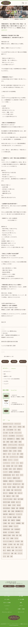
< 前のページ (5, 361)
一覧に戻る (14, 361)
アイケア (13, 462)
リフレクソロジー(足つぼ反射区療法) (12, 378)
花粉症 (10, 450)
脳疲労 (16, 441)
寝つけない (9, 484)
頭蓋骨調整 (11, 493)
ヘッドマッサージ (6, 462)
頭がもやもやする (18, 490)
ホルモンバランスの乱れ (7, 499)
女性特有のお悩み (6, 529)
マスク (4, 517)
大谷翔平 (5, 511)
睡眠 (9, 511)
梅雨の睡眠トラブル (19, 511)
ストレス (5, 505)
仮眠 (23, 523)
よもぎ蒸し (6, 381)
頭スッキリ (5, 493)
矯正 (15, 553)
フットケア (5, 472)
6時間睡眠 (18, 520)
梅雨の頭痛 (22, 508)
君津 (4, 456)
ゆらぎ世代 (17, 541)
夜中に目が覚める (6, 508)
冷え (15, 429)
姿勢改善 (5, 459)
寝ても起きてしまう (16, 484)
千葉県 (22, 438)
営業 (23, 426)
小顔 (4, 490)
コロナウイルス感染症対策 (11, 447)
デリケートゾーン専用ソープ (8, 541)
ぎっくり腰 (11, 432)
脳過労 (12, 441)
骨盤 (12, 553)
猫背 (12, 465)
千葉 (4, 496)
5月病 (18, 487)
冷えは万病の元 (12, 435)
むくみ (4, 556)
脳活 (4, 538)
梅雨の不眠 (5, 514)
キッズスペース (19, 514)
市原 (7, 456)
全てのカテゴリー (7, 371)
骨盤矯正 (18, 438)
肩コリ (21, 462)
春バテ (13, 475)
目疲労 (20, 441)
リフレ (17, 462)
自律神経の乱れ (17, 472)
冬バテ (4, 478)
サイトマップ (21, 612)
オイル (8, 538)
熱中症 (19, 517)
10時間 (12, 511)
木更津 (21, 453)
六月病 (17, 496)
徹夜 (9, 523)
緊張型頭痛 (5, 426)
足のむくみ (20, 493)
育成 (4, 447)
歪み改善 (8, 465)
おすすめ (16, 538)
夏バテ (17, 475)
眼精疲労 (5, 444)
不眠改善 (13, 508)
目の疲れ (19, 450)
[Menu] (25, 2)
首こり (9, 453)
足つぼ (4, 438)
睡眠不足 (13, 520)
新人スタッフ (21, 444)
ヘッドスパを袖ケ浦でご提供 (8, 345)
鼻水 (18, 453)
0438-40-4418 (10, 337)
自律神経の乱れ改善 (7, 475)
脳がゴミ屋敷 (20, 499)
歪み (4, 465)
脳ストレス (18, 502)
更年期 (12, 538)
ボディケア (5, 435)
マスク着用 (20, 447)
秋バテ (21, 475)
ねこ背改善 (5, 468)
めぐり (4, 547)
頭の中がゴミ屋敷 (6, 502)
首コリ (12, 547)
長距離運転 (18, 523)
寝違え (19, 429)
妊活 (14, 544)
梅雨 (17, 508)
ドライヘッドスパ (18, 432)
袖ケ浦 (8, 547)
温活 (4, 441)
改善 (22, 541)
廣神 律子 (17, 532)
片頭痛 (10, 426)
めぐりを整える (11, 532)
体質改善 (10, 526)
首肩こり (5, 453)
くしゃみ (13, 453)
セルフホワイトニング (14, 456)
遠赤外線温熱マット (11, 438)
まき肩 (14, 468)
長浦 (11, 556)
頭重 (12, 490)
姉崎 (23, 484)
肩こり (4, 550)
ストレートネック (18, 550)
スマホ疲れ (10, 544)
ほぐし (20, 547)
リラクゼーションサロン (12, 444)
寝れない (13, 523)
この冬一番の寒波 (10, 429)
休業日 (8, 441)
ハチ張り (13, 505)
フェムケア (6, 383)
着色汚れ (9, 550)
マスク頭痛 (9, 517)
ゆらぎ (21, 544)
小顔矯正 (13, 487)
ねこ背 (16, 465)
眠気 (9, 520)
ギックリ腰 (5, 432)
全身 (12, 529)
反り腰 (9, 487)
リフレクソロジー (19, 435)
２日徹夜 (5, 523)
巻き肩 (10, 468)
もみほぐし (9, 478)
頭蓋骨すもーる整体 (7, 535)
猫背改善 (20, 465)
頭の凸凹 (18, 505)
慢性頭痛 (14, 517)
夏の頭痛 (5, 520)
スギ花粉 (14, 450)
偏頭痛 (9, 505)
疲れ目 (15, 499)
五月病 (22, 487)
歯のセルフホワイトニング (8, 423)
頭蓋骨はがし (11, 481)
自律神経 (10, 472)
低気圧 (13, 535)
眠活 (20, 535)
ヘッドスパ (16, 459)
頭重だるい (9, 496)
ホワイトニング (17, 423)
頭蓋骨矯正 (5, 481)
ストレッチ (20, 553)
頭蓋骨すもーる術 (9, 356)
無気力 (4, 484)
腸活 (17, 535)
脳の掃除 (13, 502)
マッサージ (10, 459)
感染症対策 (5, 450)
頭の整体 (5, 544)
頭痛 (16, 547)
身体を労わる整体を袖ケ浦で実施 (9, 341)
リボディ (14, 426)
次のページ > (23, 361)
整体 (5, 356)
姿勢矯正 (21, 456)
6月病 (13, 496)
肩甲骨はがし (19, 468)
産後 (18, 544)
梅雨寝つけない (12, 514)
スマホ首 (5, 487)
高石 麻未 (5, 532)
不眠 (15, 493)
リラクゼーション (6, 553)
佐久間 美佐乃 (17, 529)
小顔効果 (8, 490)
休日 (4, 429)
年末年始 (19, 426)
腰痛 (13, 550)
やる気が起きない (18, 481)
